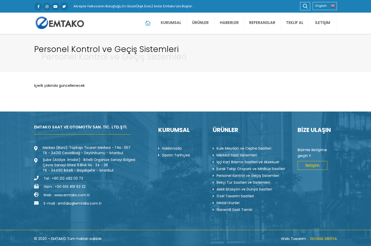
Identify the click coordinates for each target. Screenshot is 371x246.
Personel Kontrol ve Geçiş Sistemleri (248, 175)
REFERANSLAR (262, 22)
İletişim (312, 165)
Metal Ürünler (228, 202)
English (321, 6)
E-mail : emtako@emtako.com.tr (73, 203)
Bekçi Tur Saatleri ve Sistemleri (243, 182)
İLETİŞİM (322, 22)
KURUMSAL (171, 22)
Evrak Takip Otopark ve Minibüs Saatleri (251, 168)
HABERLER (229, 22)
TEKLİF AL (294, 22)
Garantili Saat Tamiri (234, 209)
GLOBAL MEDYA (323, 238)
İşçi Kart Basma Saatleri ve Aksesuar (248, 162)
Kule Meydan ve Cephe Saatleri (244, 148)
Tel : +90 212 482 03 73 (63, 178)
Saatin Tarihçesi (176, 155)
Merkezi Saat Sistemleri (237, 155)
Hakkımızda (172, 148)
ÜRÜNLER (200, 22)
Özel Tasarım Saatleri (235, 196)
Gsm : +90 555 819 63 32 (65, 186)
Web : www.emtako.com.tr (66, 195)
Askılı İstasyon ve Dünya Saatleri (244, 189)
